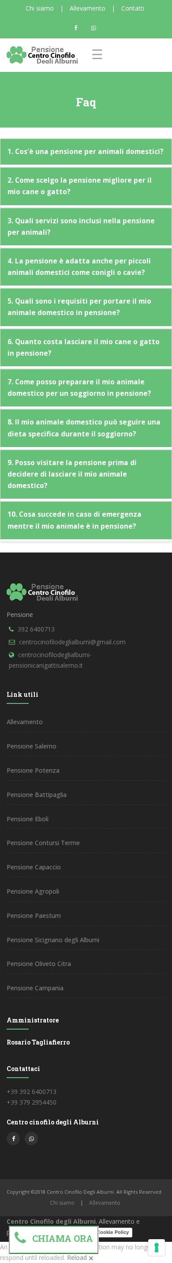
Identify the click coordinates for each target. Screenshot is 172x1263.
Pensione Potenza (33, 770)
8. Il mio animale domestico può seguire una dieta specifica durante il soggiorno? (84, 427)
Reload (77, 1257)
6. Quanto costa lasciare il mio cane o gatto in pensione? (83, 347)
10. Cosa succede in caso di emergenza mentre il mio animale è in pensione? (74, 520)
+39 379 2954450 (31, 1102)
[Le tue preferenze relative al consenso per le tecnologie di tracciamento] (156, 1247)
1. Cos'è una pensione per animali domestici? (85, 151)
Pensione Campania (35, 988)
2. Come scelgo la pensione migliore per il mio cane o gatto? (79, 186)
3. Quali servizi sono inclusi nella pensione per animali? (81, 226)
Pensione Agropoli (33, 891)
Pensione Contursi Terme (43, 842)
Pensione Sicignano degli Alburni (53, 940)
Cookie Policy (113, 1232)
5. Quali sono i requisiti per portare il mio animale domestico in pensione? (79, 307)
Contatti (132, 8)
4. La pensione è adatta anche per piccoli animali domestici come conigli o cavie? (79, 266)
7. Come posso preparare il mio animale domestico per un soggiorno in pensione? (79, 387)
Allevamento (87, 8)
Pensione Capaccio (34, 867)
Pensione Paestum (34, 915)
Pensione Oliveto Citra (39, 963)
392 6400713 (36, 629)
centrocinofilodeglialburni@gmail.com (72, 642)
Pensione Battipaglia (37, 794)
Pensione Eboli (28, 819)
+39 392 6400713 (31, 1091)
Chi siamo (40, 8)
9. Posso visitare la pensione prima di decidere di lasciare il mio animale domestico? (72, 474)
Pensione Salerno (31, 746)
